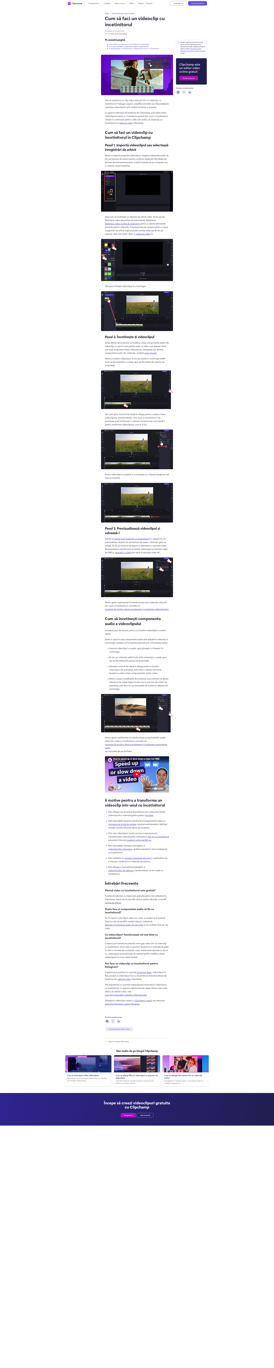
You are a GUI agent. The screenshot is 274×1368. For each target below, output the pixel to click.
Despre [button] (149, 3)
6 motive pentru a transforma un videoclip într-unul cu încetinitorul (134, 48)
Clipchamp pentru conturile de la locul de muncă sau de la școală (193, 51)
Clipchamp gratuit (143, 1000)
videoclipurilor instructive (120, 848)
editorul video (126, 122)
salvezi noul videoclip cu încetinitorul (133, 538)
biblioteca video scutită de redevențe (122, 223)
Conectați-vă (178, 3)
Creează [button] (107, 3)
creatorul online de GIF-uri (139, 839)
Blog (107, 13)
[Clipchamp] (75, 3)
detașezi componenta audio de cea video (124, 924)
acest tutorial (150, 352)
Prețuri (141, 3)
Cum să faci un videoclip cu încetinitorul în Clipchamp (129, 44)
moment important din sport (137, 857)
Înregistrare (128, 1115)
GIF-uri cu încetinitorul (158, 836)
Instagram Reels (144, 972)
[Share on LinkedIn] (190, 92)
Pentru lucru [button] (120, 3)
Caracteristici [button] (93, 3)
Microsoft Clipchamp (119, 33)
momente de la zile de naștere (122, 824)
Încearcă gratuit (189, 78)
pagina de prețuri (113, 902)
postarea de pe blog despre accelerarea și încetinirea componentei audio (136, 746)
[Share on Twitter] (184, 92)
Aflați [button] (131, 3)
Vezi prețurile (145, 1115)
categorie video (144, 233)
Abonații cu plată (123, 552)
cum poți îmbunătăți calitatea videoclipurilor (126, 994)
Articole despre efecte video (123, 13)
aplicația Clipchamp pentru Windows (122, 1003)
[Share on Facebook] (178, 92)
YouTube (149, 815)
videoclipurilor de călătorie (121, 870)
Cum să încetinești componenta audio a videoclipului (128, 46)
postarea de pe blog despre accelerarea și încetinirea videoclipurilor (136, 609)
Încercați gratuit (197, 3)
